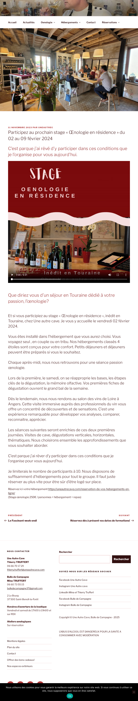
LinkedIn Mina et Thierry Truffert (76, 592)
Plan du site (13, 647)
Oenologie (46, 22)
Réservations (109, 22)
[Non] (133, 692)
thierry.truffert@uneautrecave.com (26, 569)
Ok (69, 696)
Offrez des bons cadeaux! (20, 659)
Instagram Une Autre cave (73, 586)
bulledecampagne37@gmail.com (25, 588)
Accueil (12, 22)
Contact (91, 22)
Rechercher (65, 551)
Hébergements (69, 22)
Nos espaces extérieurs (19, 666)
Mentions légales (16, 641)
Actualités (28, 22)
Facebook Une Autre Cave (73, 579)
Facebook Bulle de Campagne (75, 598)
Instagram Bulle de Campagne (75, 605)
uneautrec (45, 127)
